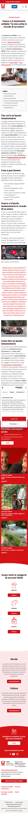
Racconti (17, 786)
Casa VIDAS (14, 62)
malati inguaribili (13, 42)
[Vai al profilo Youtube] (13, 754)
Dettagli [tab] (12, 392)
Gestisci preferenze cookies (14, 804)
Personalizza (13, 424)
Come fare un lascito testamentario (10, 106)
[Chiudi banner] (25, 387)
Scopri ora (14, 595)
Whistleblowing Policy (14, 806)
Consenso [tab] (4, 392)
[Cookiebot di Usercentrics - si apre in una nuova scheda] (16, 388)
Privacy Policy (9, 802)
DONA (14, 6)
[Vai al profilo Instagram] (17, 754)
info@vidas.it (22, 763)
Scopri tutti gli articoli (14, 681)
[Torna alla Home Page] (3, 6)
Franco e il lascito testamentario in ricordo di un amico (14, 102)
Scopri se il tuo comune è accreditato (14, 781)
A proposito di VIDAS (7, 786)
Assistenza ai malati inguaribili (7, 793)
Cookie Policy (19, 802)
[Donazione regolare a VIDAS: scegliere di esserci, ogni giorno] (14, 497)
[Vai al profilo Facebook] (10, 754)
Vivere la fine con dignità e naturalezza (12, 550)
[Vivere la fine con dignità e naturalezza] (14, 533)
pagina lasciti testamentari (12, 365)
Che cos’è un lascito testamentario (10, 95)
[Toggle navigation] (26, 6)
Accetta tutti (14, 418)
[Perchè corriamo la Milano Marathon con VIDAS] (14, 461)
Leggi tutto (4, 481)
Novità (17, 792)
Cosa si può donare (10, 98)
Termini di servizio (14, 810)
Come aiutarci (5, 788)
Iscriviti (7, 443)
